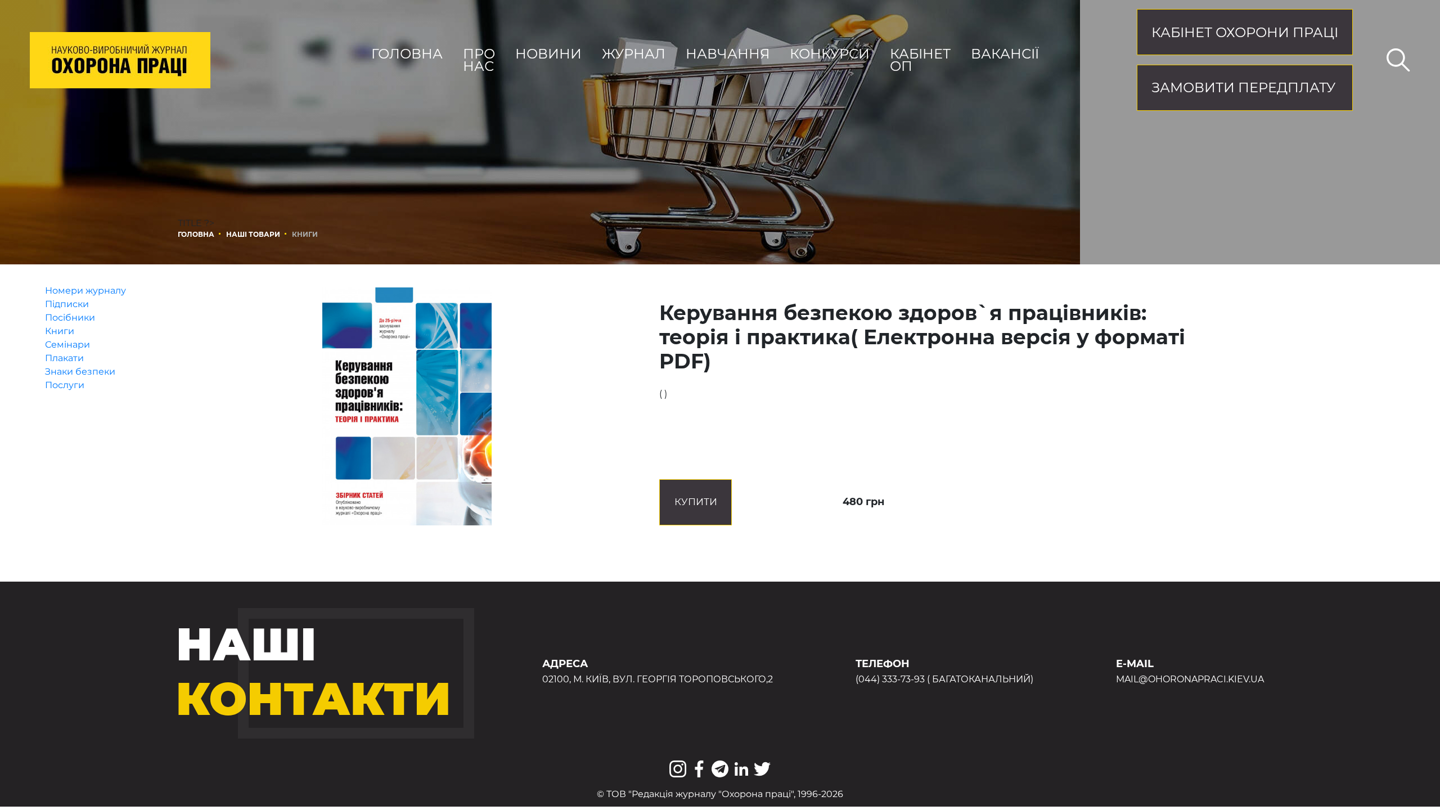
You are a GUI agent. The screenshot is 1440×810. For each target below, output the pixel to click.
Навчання (728, 54)
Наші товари (253, 234)
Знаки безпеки (80, 371)
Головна (407, 54)
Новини (548, 54)
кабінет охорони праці (1244, 32)
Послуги (64, 385)
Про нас (479, 60)
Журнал (633, 54)
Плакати (64, 358)
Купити (695, 501)
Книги (59, 331)
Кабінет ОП (920, 60)
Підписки (67, 304)
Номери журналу (85, 290)
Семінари (67, 344)
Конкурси (830, 54)
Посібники (70, 317)
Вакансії (1005, 54)
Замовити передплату (1243, 87)
